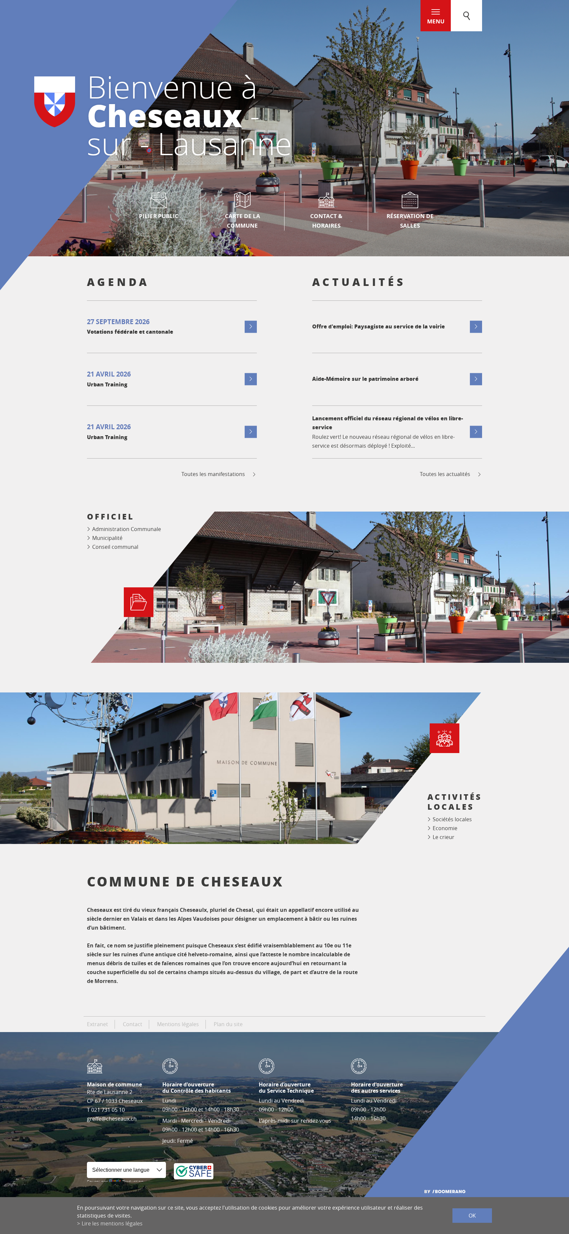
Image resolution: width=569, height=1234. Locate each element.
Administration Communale (126, 529)
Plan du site (228, 1024)
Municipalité (107, 538)
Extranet (97, 1024)
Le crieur (443, 837)
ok (472, 1215)
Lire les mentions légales (112, 1223)
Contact (132, 1024)
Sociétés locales (452, 819)
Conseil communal (115, 546)
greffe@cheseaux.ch (112, 1118)
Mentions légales (178, 1024)
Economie (445, 828)
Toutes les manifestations (213, 474)
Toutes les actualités (445, 474)
